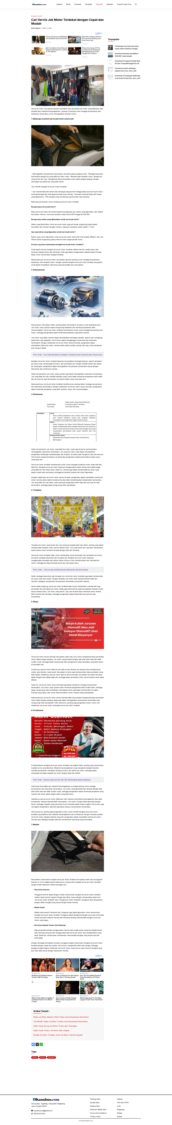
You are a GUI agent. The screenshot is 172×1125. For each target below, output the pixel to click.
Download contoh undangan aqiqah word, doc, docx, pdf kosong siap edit (125, 70)
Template (88, 4)
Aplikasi (59, 4)
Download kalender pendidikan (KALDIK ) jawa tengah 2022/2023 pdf (126, 56)
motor (35, 1057)
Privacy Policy (95, 1117)
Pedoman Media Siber (98, 1110)
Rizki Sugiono (35, 28)
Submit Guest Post (124, 4)
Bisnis (68, 4)
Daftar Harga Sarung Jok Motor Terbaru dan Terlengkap (55, 1026)
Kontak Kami (94, 1103)
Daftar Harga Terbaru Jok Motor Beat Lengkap (51, 1030)
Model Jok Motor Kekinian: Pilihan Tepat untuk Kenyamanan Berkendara (61, 1017)
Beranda (33, 16)
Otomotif (99, 4)
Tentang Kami (95, 1099)
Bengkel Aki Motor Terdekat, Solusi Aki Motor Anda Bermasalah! (58, 1035)
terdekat (52, 1057)
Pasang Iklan (95, 1106)
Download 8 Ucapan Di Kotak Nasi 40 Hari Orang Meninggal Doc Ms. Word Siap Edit (127, 63)
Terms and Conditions (98, 1113)
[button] (136, 4)
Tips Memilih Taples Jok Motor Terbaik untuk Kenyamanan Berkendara (60, 1021)
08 (35, 1114)
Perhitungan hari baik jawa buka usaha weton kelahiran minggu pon (127, 48)
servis (43, 1057)
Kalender (109, 4)
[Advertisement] (124, 25)
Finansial (77, 4)
